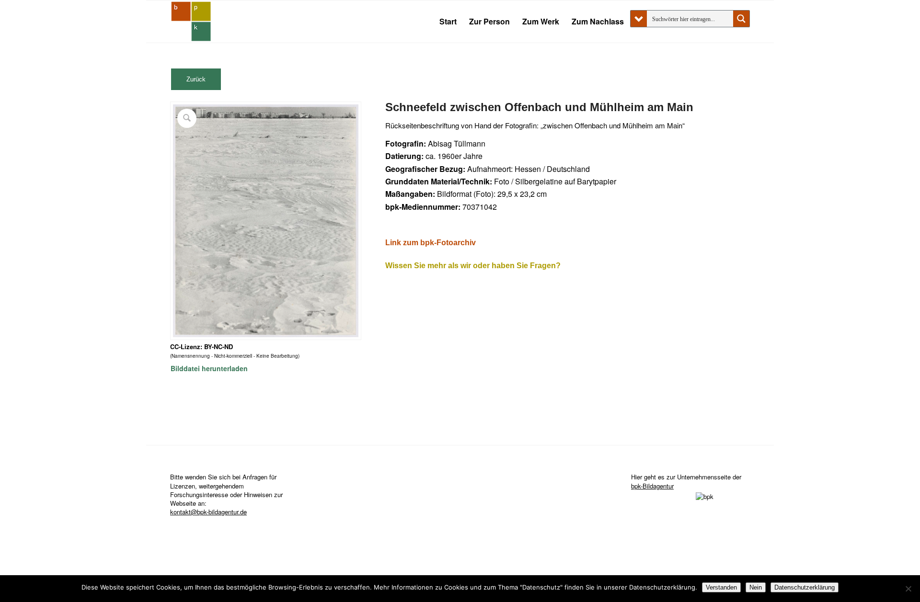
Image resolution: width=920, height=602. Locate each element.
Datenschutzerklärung (804, 587)
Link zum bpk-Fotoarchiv (430, 243)
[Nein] (908, 588)
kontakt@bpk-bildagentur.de (208, 511)
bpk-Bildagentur (652, 485)
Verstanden (721, 587)
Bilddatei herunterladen (209, 368)
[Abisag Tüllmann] (191, 21)
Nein (755, 587)
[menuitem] (448, 21)
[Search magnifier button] (741, 19)
